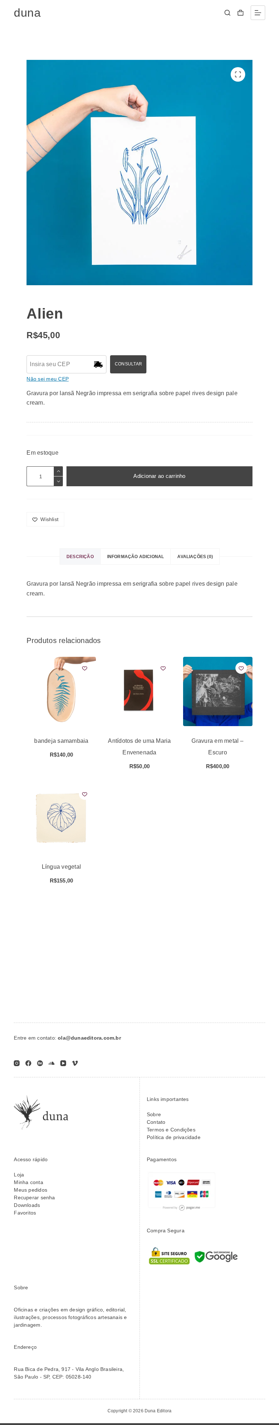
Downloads (27, 1205)
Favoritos (25, 1213)
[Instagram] (17, 1063)
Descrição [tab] (80, 556)
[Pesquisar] (227, 13)
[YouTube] (63, 1063)
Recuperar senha (34, 1197)
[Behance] (40, 1063)
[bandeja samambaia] (61, 691)
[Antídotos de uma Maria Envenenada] (139, 691)
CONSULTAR (128, 364)
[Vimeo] (75, 1063)
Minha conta (28, 1182)
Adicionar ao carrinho (159, 476)
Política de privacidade (174, 1137)
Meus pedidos (30, 1190)
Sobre (154, 1114)
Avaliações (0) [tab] (195, 556)
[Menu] (258, 12)
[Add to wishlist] (84, 668)
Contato (156, 1122)
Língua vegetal (61, 867)
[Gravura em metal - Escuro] (217, 691)
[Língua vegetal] (61, 817)
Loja (19, 1175)
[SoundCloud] (51, 1063)
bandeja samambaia (61, 741)
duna (27, 12)
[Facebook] (28, 1063)
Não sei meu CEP (48, 379)
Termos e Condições (171, 1130)
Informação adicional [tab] (135, 556)
